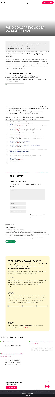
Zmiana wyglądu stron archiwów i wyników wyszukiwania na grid (13, 362)
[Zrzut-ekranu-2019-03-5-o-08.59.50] (41, 306)
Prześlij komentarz (37, 216)
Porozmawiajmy (48, 2)
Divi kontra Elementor (13, 346)
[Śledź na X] (48, 386)
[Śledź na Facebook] (46, 386)
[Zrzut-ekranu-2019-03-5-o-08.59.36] (27, 306)
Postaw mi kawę (19, 238)
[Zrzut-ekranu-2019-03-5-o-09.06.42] (13, 306)
